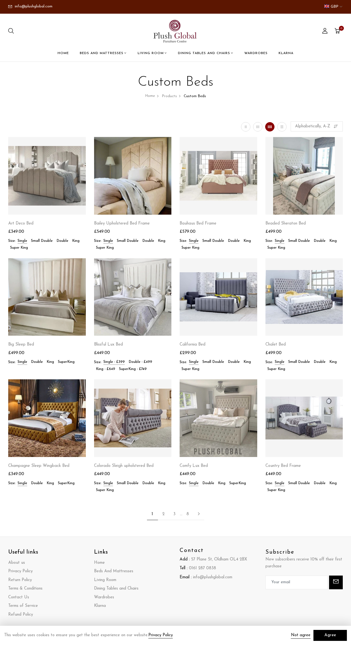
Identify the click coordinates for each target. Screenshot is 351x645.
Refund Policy (20, 615)
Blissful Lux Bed (108, 345)
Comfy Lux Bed (194, 466)
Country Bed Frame (283, 466)
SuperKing (66, 362)
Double (62, 241)
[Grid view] (245, 126)
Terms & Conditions (25, 589)
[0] (337, 32)
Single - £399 (114, 362)
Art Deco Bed (20, 223)
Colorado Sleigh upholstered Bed (124, 466)
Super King (19, 247)
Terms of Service (23, 606)
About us (16, 563)
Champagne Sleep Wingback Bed (38, 466)
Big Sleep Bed (21, 345)
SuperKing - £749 (133, 369)
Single (22, 241)
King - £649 (105, 369)
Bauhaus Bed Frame (198, 223)
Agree (330, 635)
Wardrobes (256, 53)
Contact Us (18, 597)
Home (63, 53)
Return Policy (20, 580)
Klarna (286, 53)
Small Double (42, 241)
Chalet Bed (275, 345)
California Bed (192, 345)
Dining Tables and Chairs (204, 53)
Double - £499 (140, 362)
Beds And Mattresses (101, 53)
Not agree (300, 635)
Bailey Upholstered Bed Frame (122, 223)
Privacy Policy (20, 571)
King (76, 241)
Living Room (151, 53)
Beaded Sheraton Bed (285, 223)
